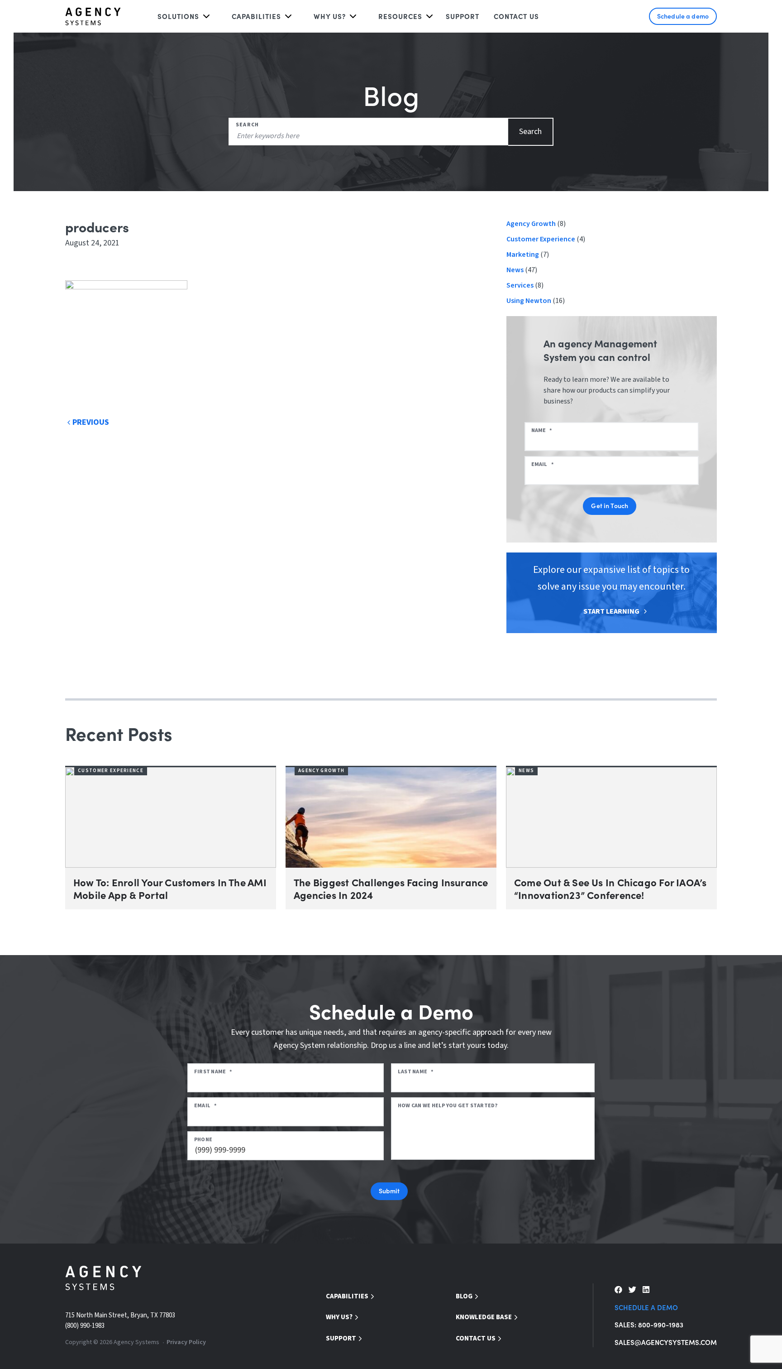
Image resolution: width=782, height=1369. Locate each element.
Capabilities (256, 16)
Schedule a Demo (646, 1307)
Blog (464, 1296)
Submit (389, 1190)
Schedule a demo (683, 15)
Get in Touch (609, 505)
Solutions (178, 16)
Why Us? (339, 1317)
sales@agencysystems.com (666, 1342)
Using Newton (528, 301)
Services (520, 285)
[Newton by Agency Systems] (93, 16)
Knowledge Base (484, 1317)
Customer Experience (540, 239)
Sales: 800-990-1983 (649, 1324)
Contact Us (516, 16)
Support (462, 16)
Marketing (522, 254)
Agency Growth (531, 224)
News (515, 270)
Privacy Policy (186, 1342)
